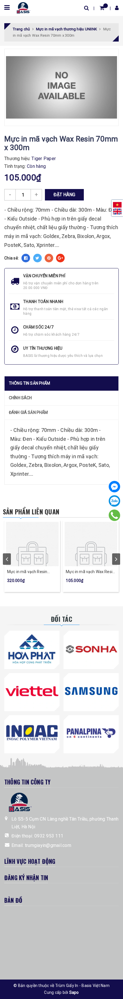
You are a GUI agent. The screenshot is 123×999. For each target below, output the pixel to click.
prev (7, 559)
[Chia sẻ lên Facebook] (25, 258)
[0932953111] (114, 515)
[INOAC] (31, 733)
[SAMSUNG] (91, 691)
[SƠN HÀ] (91, 648)
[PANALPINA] (91, 733)
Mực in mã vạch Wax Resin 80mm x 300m (90, 572)
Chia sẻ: (11, 258)
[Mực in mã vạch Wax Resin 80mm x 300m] (91, 543)
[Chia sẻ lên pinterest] (49, 258)
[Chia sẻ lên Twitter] (37, 258)
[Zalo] (114, 501)
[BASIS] (22, 7)
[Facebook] (114, 486)
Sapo (74, 992)
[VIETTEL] (31, 691)
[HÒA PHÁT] (31, 648)
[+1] (60, 258)
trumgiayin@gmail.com (48, 845)
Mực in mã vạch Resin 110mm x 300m (27, 572)
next (116, 559)
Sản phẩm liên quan (31, 511)
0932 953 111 (48, 836)
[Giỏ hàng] (102, 8)
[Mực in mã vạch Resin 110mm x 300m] (32, 543)
